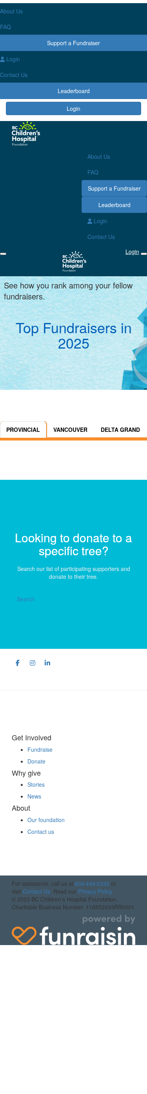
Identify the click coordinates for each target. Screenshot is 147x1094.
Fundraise (40, 749)
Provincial (23, 429)
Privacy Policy (95, 891)
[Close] (144, 254)
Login (73, 108)
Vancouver (70, 429)
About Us (98, 156)
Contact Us (101, 236)
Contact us (40, 831)
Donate (36, 761)
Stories (36, 784)
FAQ (92, 172)
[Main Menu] (3, 254)
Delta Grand (120, 429)
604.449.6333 (92, 883)
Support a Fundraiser (114, 188)
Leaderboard (114, 205)
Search (25, 599)
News (34, 796)
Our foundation (46, 820)
